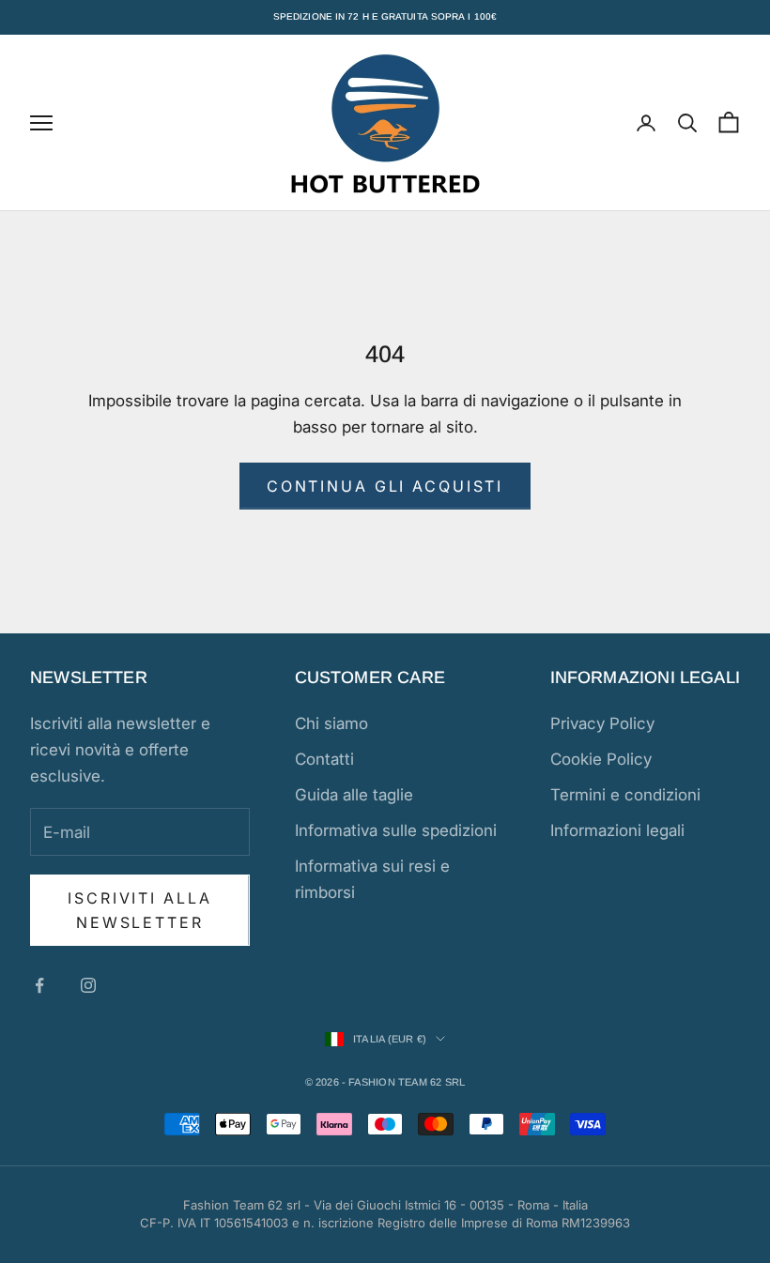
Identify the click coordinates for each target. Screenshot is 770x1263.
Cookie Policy (601, 759)
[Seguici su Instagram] (88, 985)
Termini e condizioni (625, 794)
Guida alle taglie (354, 794)
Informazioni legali (617, 830)
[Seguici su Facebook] (39, 985)
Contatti (324, 759)
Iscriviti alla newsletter (139, 910)
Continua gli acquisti (385, 486)
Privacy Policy (602, 723)
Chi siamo (331, 723)
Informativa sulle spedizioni (396, 830)
